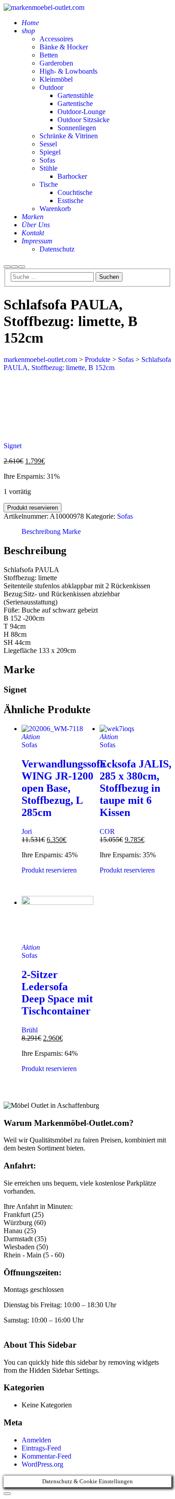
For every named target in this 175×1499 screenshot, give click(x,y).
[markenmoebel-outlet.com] (44, 7)
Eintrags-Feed (41, 1448)
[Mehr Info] (14, 266)
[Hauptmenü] (21, 266)
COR (107, 831)
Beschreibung (41, 531)
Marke (71, 531)
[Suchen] (7, 266)
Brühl (30, 1030)
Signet (13, 446)
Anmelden (36, 1440)
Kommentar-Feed (46, 1456)
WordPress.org (42, 1464)
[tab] (41, 532)
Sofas (125, 516)
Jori (27, 831)
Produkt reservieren (32, 507)
